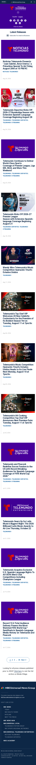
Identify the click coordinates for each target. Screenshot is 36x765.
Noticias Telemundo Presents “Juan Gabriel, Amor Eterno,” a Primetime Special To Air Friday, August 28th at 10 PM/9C (18, 65)
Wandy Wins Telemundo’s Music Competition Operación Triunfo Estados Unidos (18, 270)
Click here (18, 671)
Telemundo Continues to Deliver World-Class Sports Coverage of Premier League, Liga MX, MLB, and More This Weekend (19, 166)
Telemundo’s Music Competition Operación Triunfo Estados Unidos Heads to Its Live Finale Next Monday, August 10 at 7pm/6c (18, 369)
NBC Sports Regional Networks (17, 728)
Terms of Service (6, 757)
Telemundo (7, 120)
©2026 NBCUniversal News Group (11, 751)
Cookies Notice (6, 755)
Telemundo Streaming (11, 122)
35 (19, 660)
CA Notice (15, 755)
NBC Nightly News (11, 712)
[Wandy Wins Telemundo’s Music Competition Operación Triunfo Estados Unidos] (18, 256)
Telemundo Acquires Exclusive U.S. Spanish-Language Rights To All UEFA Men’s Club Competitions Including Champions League (18, 575)
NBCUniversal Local (11, 723)
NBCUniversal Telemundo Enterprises (18, 732)
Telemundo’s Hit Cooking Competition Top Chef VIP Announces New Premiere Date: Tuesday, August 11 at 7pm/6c (18, 419)
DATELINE (8, 714)
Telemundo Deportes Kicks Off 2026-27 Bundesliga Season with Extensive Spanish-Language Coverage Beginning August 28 (18, 113)
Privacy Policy (19, 754)
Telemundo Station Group (14, 726)
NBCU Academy (9, 740)
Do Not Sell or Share (25, 755)
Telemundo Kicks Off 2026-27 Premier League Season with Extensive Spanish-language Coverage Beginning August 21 (18, 219)
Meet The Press (11, 717)
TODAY (7, 709)
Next (23, 660)
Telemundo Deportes (20, 120)
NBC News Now (9, 720)
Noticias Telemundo (10, 71)
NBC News (7, 707)
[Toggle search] (34, 2)
